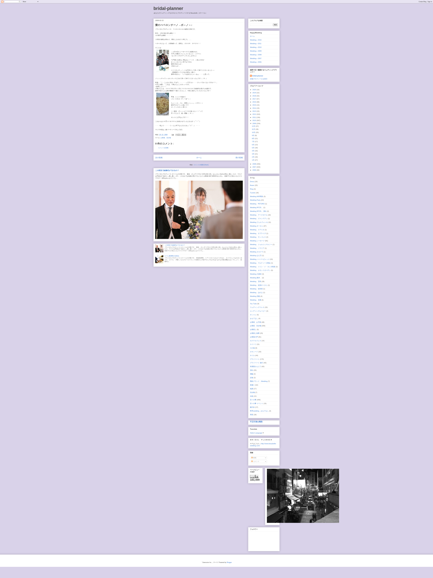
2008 (254, 164)
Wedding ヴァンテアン (258, 218)
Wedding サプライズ (258, 233)
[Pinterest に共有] (185, 135)
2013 (254, 111)
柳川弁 (252, 407)
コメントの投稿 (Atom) (200, 165)
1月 (253, 160)
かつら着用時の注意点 (172, 256)
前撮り (252, 385)
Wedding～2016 (255, 40)
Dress (252, 181)
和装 (251, 415)
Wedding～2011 (255, 43)
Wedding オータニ (256, 226)
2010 (254, 120)
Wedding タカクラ (256, 252)
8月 (253, 138)
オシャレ (253, 315)
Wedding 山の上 (256, 292)
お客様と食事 (254, 333)
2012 (254, 114)
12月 (254, 126)
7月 (253, 141)
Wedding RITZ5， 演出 (258, 211)
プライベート (254, 359)
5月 (253, 148)
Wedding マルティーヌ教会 (260, 263)
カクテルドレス (255, 341)
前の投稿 (239, 158)
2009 (254, 123)
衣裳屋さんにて (255, 366)
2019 (254, 93)
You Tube (253, 304)
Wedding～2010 (255, 47)
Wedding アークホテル (258, 215)
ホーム (199, 158)
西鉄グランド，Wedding (258, 381)
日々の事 (253, 400)
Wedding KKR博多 (256, 196)
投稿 (254, 458)
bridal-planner (168, 8)
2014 (254, 108)
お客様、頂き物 (166, 138)
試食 (251, 378)
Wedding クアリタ (257, 230)
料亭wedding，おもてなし (259, 411)
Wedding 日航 (255, 296)
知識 (251, 389)
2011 (254, 117)
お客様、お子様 (255, 322)
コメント (256, 461)
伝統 (251, 396)
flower (252, 185)
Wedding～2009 (255, 51)
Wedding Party (255, 200)
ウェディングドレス (257, 307)
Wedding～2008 (255, 55)
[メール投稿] (172, 135)
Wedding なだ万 (255, 255)
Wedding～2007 (255, 58)
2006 (254, 170)
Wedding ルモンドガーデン (260, 270)
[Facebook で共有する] (183, 135)
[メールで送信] (176, 135)
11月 (254, 129)
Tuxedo (252, 193)
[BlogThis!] (179, 135)
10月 (254, 132)
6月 (253, 145)
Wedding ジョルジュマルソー (261, 244)
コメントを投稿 (163, 148)
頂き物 (252, 392)
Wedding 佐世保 (256, 289)
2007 (254, 167)
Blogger (229, 562)
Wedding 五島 (255, 281)
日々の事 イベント (256, 403)
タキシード (254, 352)
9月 (253, 135)
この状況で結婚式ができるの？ (167, 170)
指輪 (251, 374)
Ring (251, 189)
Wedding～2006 (255, 62)
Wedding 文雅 (255, 300)
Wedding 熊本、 (255, 278)
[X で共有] (181, 135)
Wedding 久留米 (255, 274)
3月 (253, 154)
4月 (253, 151)
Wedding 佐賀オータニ (258, 285)
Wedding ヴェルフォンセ (259, 222)
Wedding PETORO (257, 204)
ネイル (252, 355)
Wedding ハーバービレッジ (259, 259)
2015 (254, 105)
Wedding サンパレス (258, 237)
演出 (251, 370)
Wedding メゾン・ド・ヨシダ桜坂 (262, 267)
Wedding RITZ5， (256, 207)
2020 (254, 90)
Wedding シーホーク (257, 241)
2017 (254, 99)
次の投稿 (158, 158)
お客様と (253, 329)
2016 (254, 102)
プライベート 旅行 (256, 363)
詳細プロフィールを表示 (258, 79)
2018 (254, 96)
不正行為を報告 (256, 422)
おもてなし (254, 318)
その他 (252, 348)
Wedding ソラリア (257, 248)
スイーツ (253, 344)
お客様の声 (254, 337)
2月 (253, 157)
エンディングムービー (258, 311)
